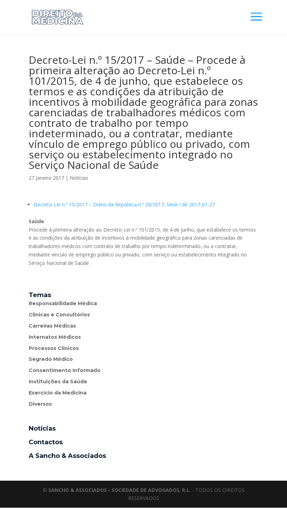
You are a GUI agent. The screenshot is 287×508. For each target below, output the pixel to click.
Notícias (79, 177)
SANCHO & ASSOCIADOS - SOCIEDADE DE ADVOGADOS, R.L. (119, 490)
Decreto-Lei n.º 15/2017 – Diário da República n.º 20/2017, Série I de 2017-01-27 (124, 204)
